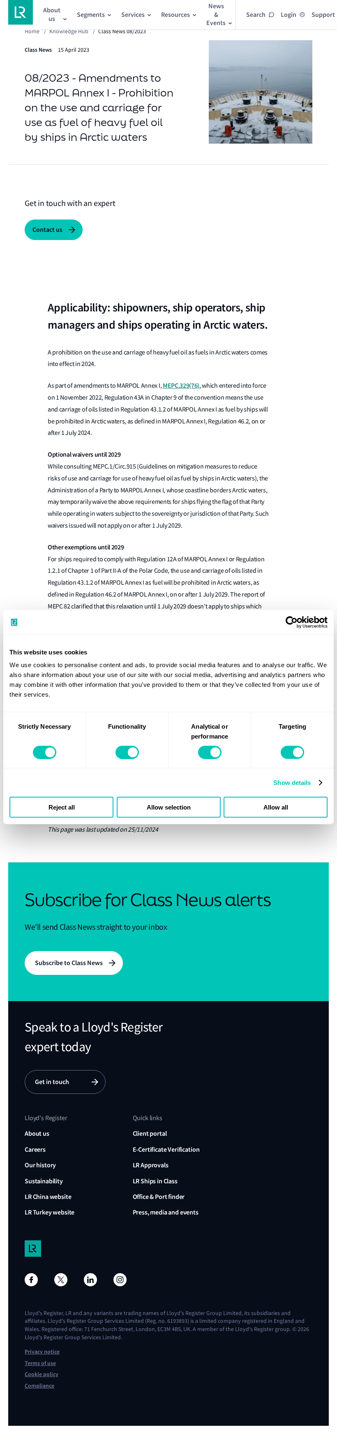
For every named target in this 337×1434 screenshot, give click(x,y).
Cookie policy (41, 1374)
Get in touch (52, 1081)
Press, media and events (166, 1212)
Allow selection (169, 807)
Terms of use (40, 1363)
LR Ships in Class (155, 1181)
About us (37, 1133)
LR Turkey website (49, 1212)
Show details (292, 782)
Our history (40, 1165)
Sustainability (44, 1181)
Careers (35, 1149)
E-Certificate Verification (166, 1149)
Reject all (61, 807)
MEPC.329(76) (181, 385)
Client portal (150, 1133)
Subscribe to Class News (69, 962)
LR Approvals (150, 1165)
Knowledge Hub (68, 31)
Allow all (275, 807)
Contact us (47, 229)
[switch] (127, 752)
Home (32, 31)
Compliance (39, 1386)
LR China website (48, 1196)
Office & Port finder (159, 1196)
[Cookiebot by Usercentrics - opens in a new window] (292, 622)
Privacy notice (42, 1352)
